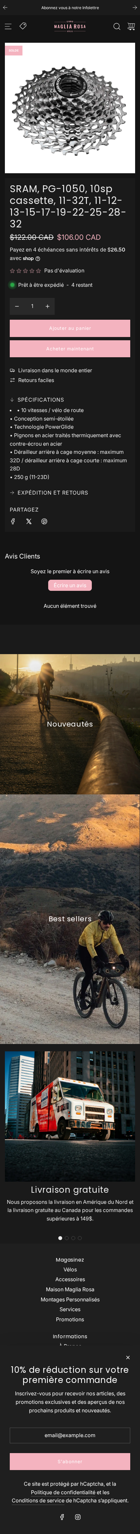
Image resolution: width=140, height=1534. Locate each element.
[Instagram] (78, 1517)
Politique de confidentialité (63, 1492)
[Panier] (131, 26)
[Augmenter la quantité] (47, 306)
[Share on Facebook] (13, 522)
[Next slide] (135, 7)
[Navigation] (8, 26)
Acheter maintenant (70, 348)
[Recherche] (117, 26)
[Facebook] (62, 1517)
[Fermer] (128, 1357)
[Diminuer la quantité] (17, 306)
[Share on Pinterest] (44, 522)
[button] (60, 1238)
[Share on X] (28, 522)
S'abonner (70, 1461)
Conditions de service (38, 1500)
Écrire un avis (70, 585)
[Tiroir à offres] (23, 25)
